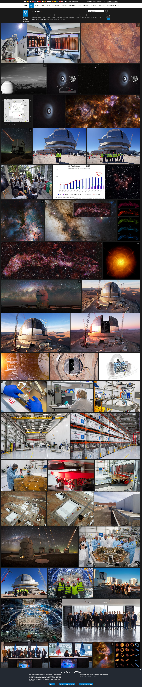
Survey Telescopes (60, 19)
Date (109, 18)
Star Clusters (45, 19)
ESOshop (48, 5)
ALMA (48, 15)
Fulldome (90, 15)
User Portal (114, 1)
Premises (83, 17)
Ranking (108, 16)
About (26, 5)
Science (109, 1)
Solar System (35, 19)
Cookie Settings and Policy (86, 684)
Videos (37, 5)
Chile (56, 15)
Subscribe (89, 1)
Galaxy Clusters (36, 17)
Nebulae (59, 17)
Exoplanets (83, 15)
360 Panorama (41, 15)
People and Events (74, 17)
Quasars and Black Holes (94, 17)
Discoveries (72, 5)
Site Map (99, 1)
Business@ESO (101, 5)
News (42, 5)
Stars (51, 19)
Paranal (65, 17)
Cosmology (62, 15)
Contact (94, 1)
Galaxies (96, 15)
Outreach (85, 5)
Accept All (52, 684)
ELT (68, 15)
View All (34, 15)
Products (93, 5)
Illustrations (46, 17)
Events (79, 5)
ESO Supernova (74, 15)
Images (31, 5)
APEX (52, 15)
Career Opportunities (113, 5)
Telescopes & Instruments (59, 5)
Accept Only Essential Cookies (67, 684)
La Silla (54, 17)
